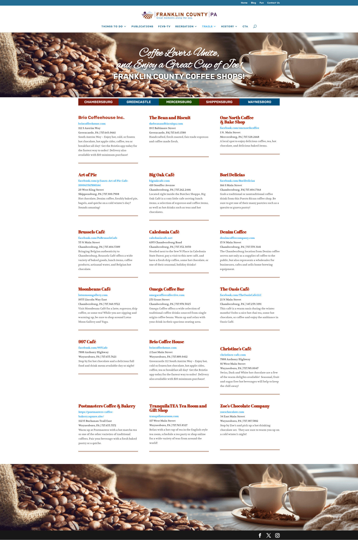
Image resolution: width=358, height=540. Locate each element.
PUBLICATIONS (142, 26)
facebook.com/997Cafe (93, 347)
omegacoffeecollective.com (166, 295)
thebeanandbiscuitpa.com (166, 123)
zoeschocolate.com (232, 412)
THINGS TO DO (112, 26)
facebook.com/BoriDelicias (237, 180)
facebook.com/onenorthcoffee (239, 128)
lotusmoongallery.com (93, 295)
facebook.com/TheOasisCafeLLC (240, 295)
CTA (245, 26)
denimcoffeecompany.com (237, 238)
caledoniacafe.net (160, 238)
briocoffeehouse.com (92, 123)
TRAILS (207, 26)
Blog (253, 3)
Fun (262, 3)
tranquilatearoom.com (164, 416)
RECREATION (184, 26)
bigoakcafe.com (159, 180)
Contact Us (273, 3)
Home (244, 3)
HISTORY (227, 26)
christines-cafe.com (233, 354)
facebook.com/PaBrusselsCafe (97, 238)
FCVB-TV (164, 26)
